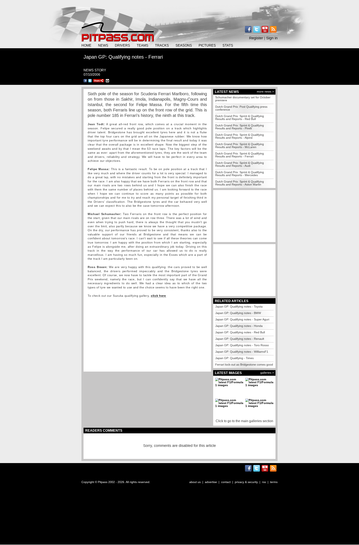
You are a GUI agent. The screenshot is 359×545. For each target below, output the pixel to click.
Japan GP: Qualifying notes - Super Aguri (242, 319)
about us (195, 482)
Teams (142, 45)
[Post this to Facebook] (85, 80)
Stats (228, 45)
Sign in (272, 38)
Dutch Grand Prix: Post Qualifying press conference (241, 108)
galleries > (267, 372)
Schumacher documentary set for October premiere (242, 99)
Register (256, 38)
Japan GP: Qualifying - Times (234, 358)
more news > (265, 91)
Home (86, 45)
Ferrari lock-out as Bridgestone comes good (244, 364)
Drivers (122, 45)
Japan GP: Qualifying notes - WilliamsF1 (241, 351)
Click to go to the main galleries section (244, 421)
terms (274, 482)
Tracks (162, 45)
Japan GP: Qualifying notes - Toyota (239, 306)
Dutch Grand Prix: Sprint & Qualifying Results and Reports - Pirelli (239, 127)
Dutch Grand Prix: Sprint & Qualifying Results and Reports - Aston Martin (239, 183)
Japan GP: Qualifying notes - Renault (239, 338)
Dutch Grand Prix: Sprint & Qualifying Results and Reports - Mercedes (239, 174)
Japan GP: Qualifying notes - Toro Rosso (242, 345)
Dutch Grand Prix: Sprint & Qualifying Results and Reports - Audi (239, 164)
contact (226, 482)
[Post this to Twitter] (90, 80)
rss (264, 482)
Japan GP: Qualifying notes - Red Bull (240, 332)
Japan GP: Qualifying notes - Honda (239, 325)
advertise (211, 482)
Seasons (184, 45)
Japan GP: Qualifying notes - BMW (238, 313)
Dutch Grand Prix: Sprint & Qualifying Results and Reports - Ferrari (239, 155)
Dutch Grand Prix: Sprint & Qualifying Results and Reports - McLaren (239, 145)
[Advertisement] (179, 10)
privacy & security (246, 482)
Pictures (207, 45)
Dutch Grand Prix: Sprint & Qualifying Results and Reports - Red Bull (239, 117)
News (103, 45)
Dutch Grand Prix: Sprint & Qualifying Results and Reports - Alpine (239, 136)
